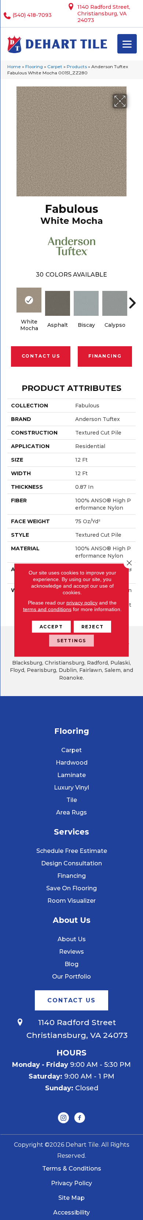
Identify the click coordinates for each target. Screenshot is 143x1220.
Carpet (54, 66)
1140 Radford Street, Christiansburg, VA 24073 (103, 13)
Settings (72, 640)
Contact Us (41, 356)
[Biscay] (86, 303)
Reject (92, 626)
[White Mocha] (29, 300)
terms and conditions (47, 609)
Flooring (34, 66)
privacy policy (82, 603)
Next (132, 299)
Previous (11, 299)
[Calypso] (114, 303)
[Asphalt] (57, 303)
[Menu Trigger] (127, 44)
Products (77, 66)
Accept (51, 626)
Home (14, 66)
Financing (104, 356)
